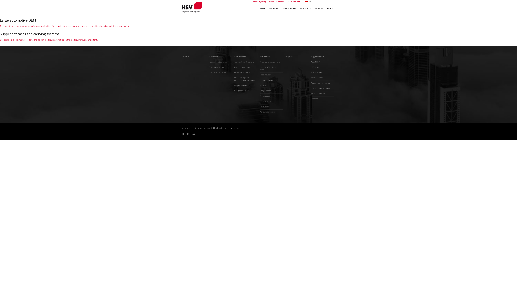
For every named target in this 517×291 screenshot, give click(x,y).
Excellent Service (318, 94)
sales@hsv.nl (220, 128)
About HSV (315, 62)
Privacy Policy (235, 128)
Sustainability (316, 72)
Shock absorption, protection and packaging (244, 79)
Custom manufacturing (320, 88)
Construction (265, 101)
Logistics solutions (242, 67)
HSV (191, 7)
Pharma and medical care (270, 62)
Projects (319, 8)
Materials (274, 8)
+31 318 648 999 (293, 2)
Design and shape (241, 91)
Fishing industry (266, 80)
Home (262, 8)
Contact (280, 2)
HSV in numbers (317, 67)
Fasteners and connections (220, 67)
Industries (305, 8)
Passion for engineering (320, 83)
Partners (314, 99)
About (330, 8)
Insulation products (242, 72)
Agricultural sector (267, 112)
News (271, 2)
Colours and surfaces (217, 72)
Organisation (317, 57)
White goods (265, 96)
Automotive (265, 85)
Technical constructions (244, 62)
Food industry (265, 75)
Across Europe (317, 78)
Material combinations (218, 62)
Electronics (264, 107)
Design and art (265, 91)
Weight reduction (241, 85)
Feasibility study (259, 2)
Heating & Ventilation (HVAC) (268, 68)
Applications (289, 8)
